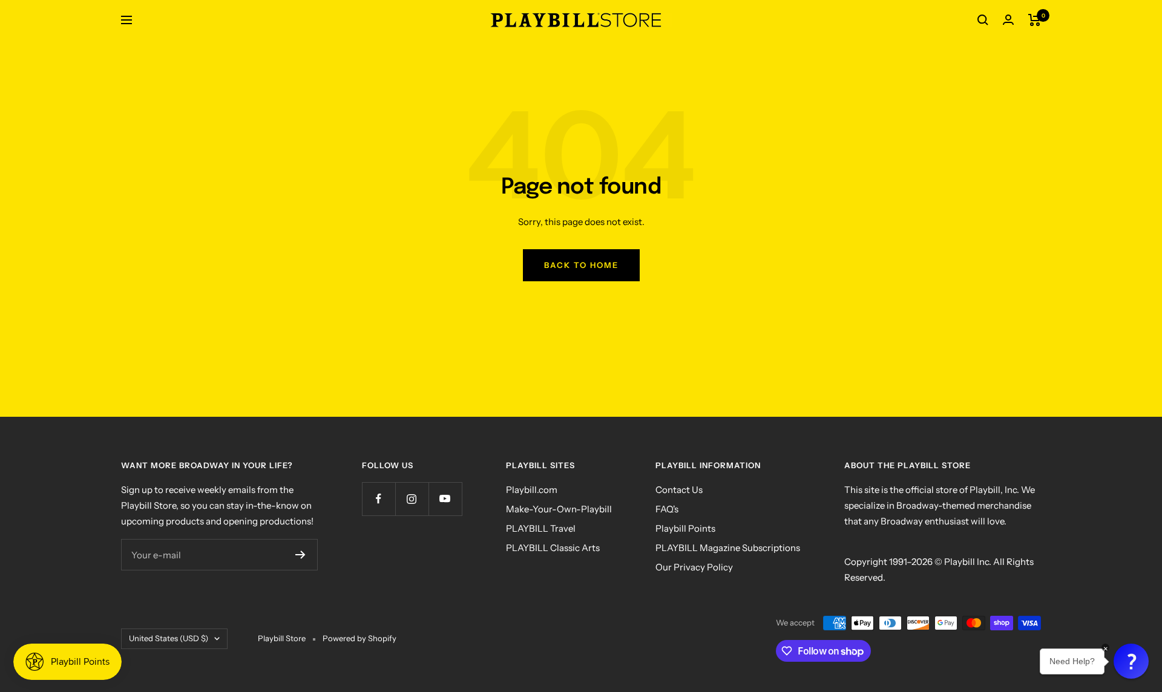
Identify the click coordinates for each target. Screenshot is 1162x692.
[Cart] (1034, 20)
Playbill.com (531, 489)
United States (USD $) (168, 638)
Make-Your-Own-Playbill (559, 509)
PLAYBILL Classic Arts (553, 547)
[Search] (982, 20)
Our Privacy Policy (694, 567)
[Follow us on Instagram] (411, 498)
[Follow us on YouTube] (445, 498)
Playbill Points (685, 528)
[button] (1131, 661)
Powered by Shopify (359, 638)
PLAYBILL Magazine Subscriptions (727, 547)
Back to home (581, 265)
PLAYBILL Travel (541, 528)
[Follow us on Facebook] (378, 498)
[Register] (300, 554)
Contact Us (679, 489)
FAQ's (666, 509)
